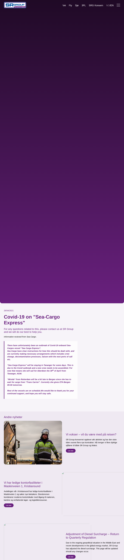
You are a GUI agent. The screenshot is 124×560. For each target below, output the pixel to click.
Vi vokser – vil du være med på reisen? (91, 434)
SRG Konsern (96, 5)
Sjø (77, 5)
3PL (84, 5)
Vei (64, 5)
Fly (70, 5)
